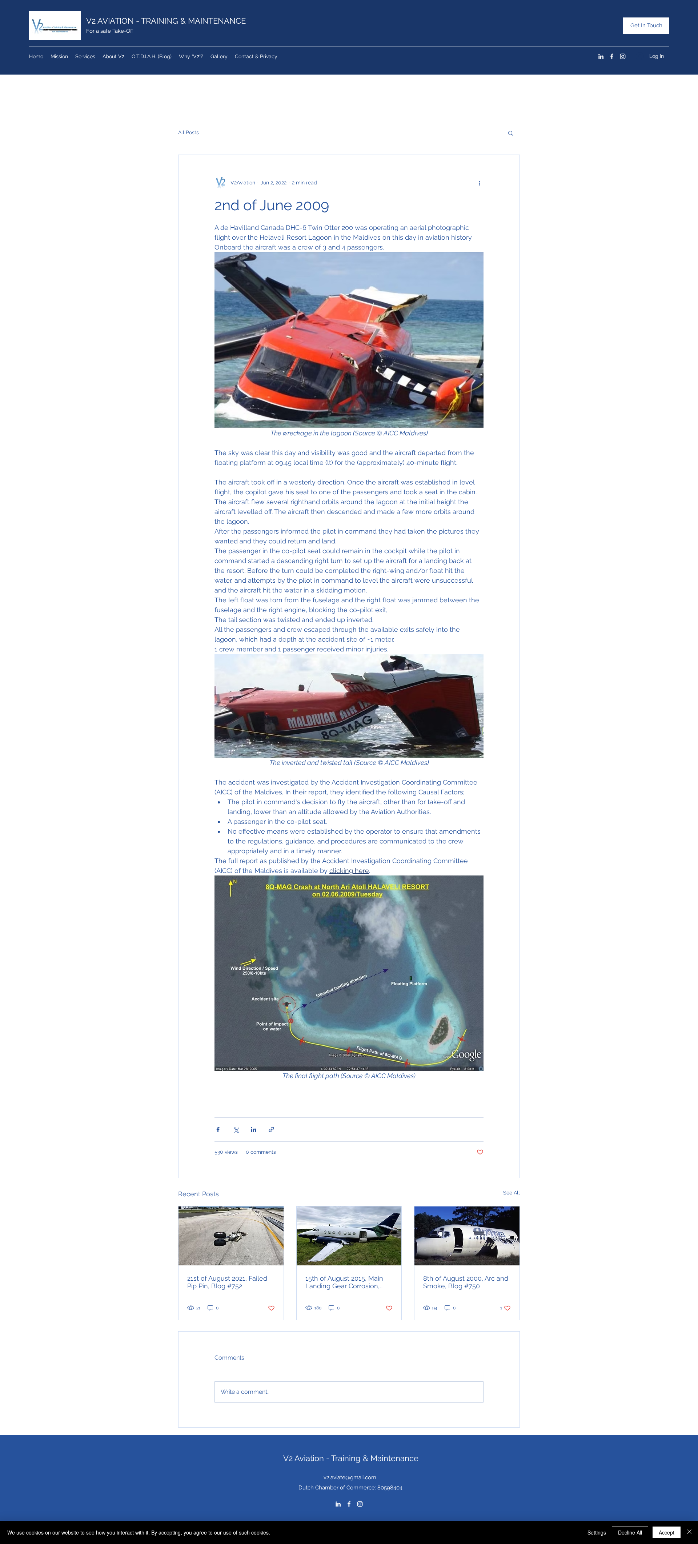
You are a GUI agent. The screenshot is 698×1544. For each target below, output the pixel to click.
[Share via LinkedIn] (253, 1129)
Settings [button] (596, 1532)
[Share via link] (271, 1129)
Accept (666, 1532)
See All (511, 1193)
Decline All (630, 1532)
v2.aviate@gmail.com (350, 1477)
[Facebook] (611, 56)
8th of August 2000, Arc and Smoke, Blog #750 (465, 1282)
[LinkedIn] (601, 56)
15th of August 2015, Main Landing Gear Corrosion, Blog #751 (344, 1282)
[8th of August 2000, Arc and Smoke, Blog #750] (467, 1235)
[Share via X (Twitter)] (235, 1129)
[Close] (689, 1532)
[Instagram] (622, 56)
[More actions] (479, 182)
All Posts (188, 132)
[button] (510, 133)
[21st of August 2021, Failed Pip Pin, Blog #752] (231, 1235)
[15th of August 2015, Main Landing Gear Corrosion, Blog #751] (349, 1235)
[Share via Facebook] (217, 1129)
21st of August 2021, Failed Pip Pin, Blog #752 (227, 1282)
